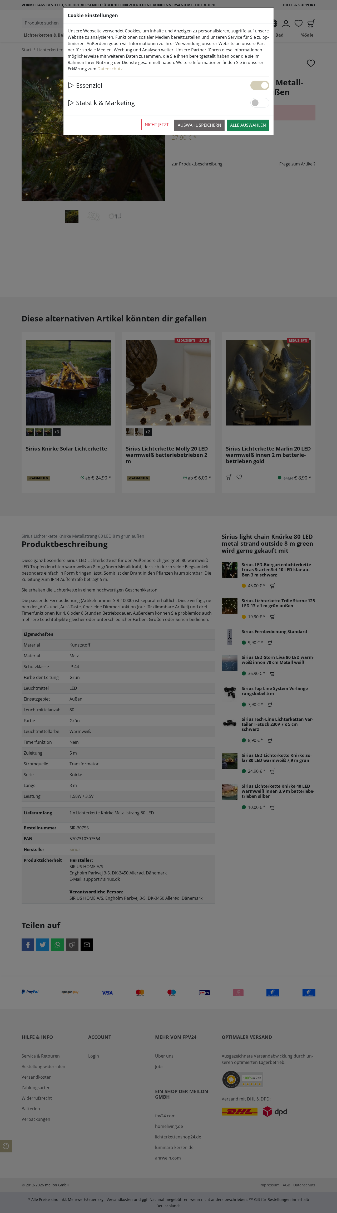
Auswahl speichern (199, 125)
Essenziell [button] (90, 85)
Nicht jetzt (157, 125)
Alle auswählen (248, 125)
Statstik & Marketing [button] (105, 102)
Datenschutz (109, 69)
